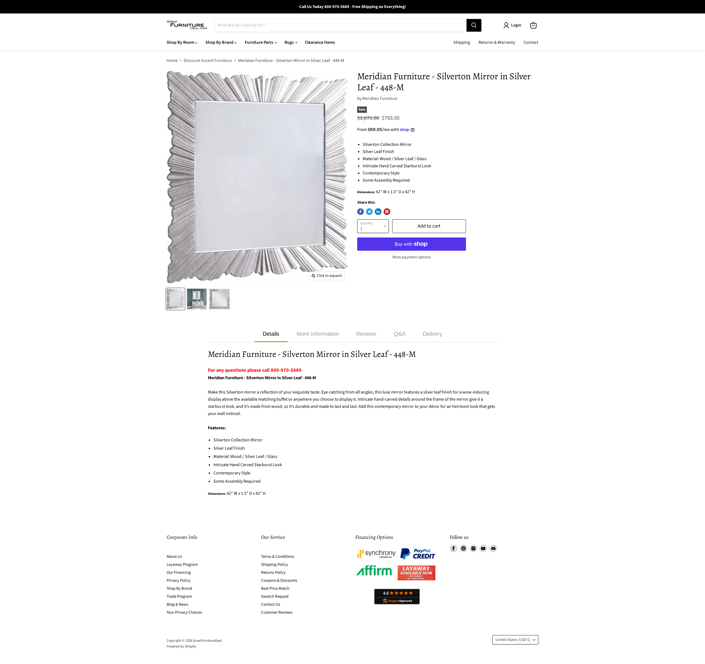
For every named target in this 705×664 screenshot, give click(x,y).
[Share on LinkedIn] (378, 211)
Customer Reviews (276, 612)
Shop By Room (181, 42)
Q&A (399, 334)
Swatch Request (275, 596)
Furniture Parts (259, 42)
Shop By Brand (219, 42)
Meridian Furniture (379, 98)
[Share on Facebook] (360, 211)
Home (172, 60)
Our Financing (179, 572)
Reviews (366, 334)
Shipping (461, 42)
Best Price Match (275, 588)
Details (271, 334)
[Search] (474, 25)
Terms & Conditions (277, 556)
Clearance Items (320, 42)
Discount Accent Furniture (208, 60)
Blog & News (177, 604)
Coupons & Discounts (279, 580)
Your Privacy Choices (184, 612)
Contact (531, 42)
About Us (174, 556)
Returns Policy (273, 572)
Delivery (432, 334)
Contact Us (270, 604)
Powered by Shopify (181, 646)
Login (516, 25)
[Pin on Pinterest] (387, 211)
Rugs (289, 42)
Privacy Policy (179, 580)
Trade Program (179, 596)
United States (512, 640)
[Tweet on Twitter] (369, 211)
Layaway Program (182, 564)
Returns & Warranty (496, 42)
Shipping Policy (274, 564)
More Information (318, 334)
